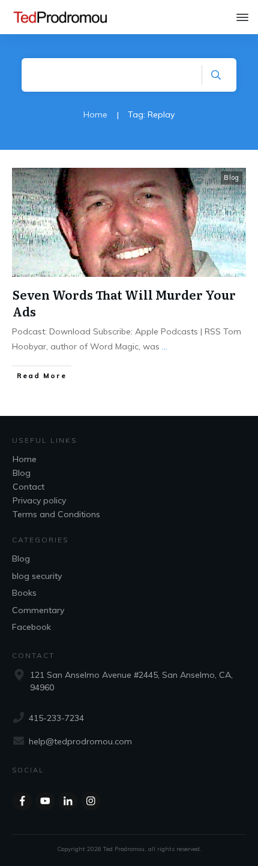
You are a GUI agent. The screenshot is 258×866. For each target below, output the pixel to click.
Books (24, 592)
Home (25, 459)
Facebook (31, 626)
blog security (37, 576)
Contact (28, 486)
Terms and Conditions (56, 514)
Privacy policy (39, 500)
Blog (231, 177)
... (164, 346)
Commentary (38, 610)
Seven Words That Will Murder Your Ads (124, 302)
